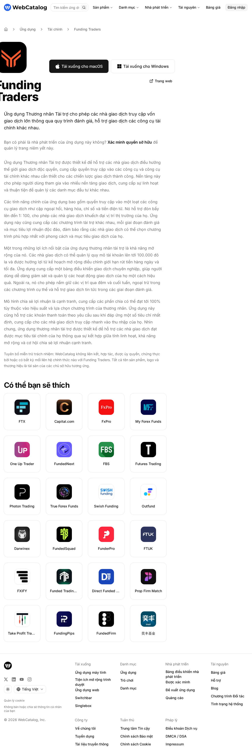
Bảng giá (213, 7)
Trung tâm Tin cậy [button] (135, 728)
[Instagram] (30, 679)
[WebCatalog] (8, 666)
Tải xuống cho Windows (146, 66)
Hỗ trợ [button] (216, 680)
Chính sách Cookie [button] (135, 744)
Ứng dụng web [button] (87, 690)
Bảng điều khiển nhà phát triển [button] (182, 674)
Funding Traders (87, 29)
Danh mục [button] (128, 688)
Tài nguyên (187, 7)
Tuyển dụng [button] (84, 736)
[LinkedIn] (14, 679)
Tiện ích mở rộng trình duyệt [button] (93, 682)
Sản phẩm (101, 7)
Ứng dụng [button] (128, 672)
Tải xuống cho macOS (82, 66)
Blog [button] (214, 688)
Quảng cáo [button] (174, 698)
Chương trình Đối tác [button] (227, 696)
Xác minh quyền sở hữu (130, 142)
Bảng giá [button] (218, 672)
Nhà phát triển (156, 7)
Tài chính (54, 29)
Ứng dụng (28, 29)
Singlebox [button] (83, 706)
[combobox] (30, 689)
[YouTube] (22, 679)
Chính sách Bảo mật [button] (136, 736)
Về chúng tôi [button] (85, 728)
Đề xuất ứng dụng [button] (180, 690)
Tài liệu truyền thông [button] (92, 744)
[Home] (6, 29)
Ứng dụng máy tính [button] (90, 672)
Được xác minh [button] (178, 682)
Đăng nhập (236, 7)
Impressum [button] (175, 744)
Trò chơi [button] (126, 680)
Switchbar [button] (83, 698)
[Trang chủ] (25, 7)
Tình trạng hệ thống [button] (227, 704)
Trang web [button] (163, 81)
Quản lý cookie (14, 700)
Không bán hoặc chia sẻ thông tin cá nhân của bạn (33, 709)
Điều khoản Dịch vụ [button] (181, 728)
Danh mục (127, 7)
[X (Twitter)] (6, 679)
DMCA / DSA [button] (176, 736)
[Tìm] (83, 7)
